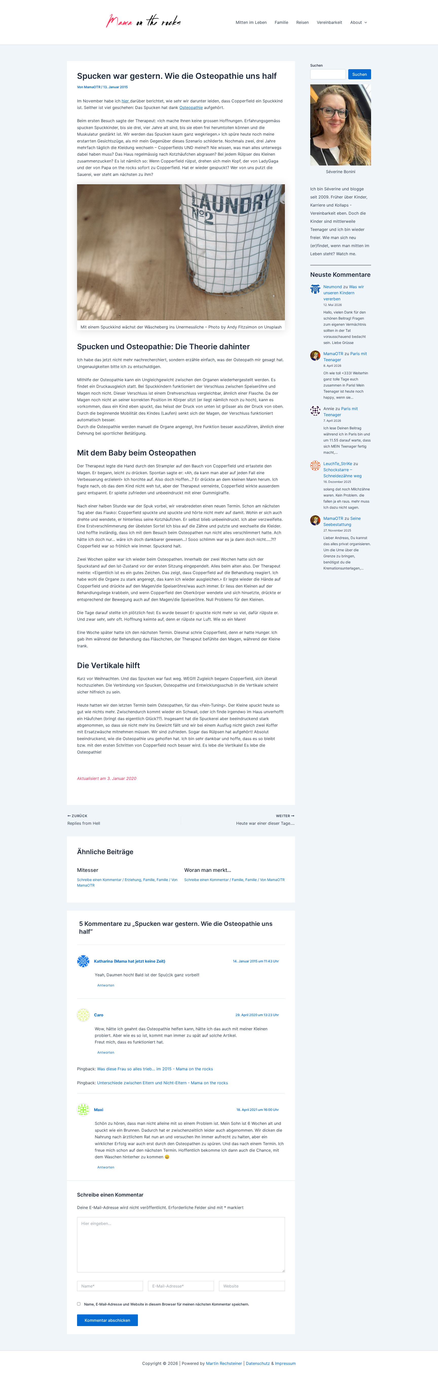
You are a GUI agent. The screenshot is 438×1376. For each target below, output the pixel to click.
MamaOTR (333, 353)
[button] (364, 22)
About (356, 22)
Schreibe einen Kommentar (99, 879)
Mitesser (87, 870)
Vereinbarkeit (329, 22)
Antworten (105, 985)
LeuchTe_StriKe (337, 463)
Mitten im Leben (251, 22)
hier (126, 100)
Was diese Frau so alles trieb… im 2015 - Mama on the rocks (155, 1068)
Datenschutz (258, 1363)
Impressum (285, 1363)
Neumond (332, 286)
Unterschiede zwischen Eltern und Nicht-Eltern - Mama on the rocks (162, 1082)
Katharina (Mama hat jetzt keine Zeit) (129, 961)
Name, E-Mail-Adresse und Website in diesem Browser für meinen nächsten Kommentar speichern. (166, 1304)
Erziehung (133, 879)
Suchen (316, 65)
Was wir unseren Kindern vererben (343, 292)
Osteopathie (191, 107)
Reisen (302, 22)
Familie (281, 22)
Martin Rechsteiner (224, 1363)
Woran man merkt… (207, 870)
